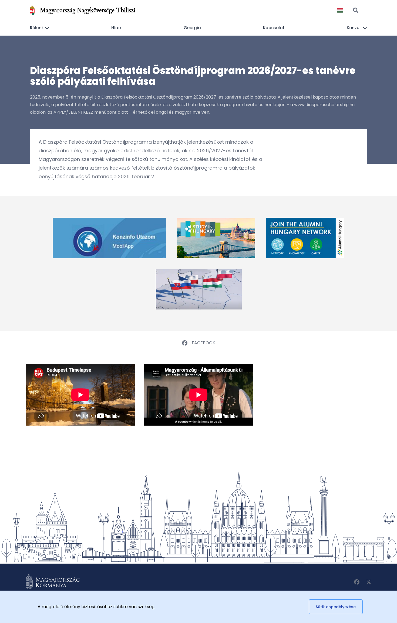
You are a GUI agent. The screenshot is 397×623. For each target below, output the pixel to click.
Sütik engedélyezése (336, 606)
